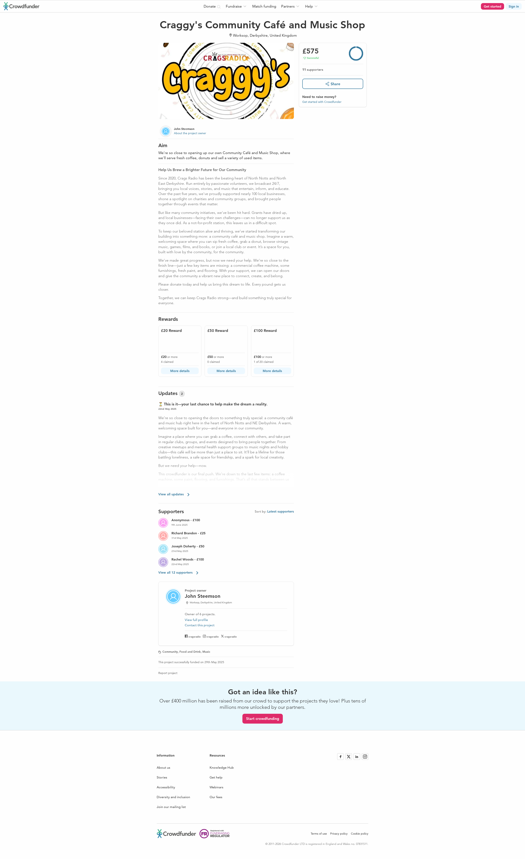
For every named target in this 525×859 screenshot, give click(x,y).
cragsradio (194, 636)
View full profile (196, 620)
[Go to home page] (21, 6)
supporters (312, 69)
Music (206, 652)
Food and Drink (190, 652)
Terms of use (319, 833)
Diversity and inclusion (173, 797)
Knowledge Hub (222, 767)
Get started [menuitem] (492, 6)
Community (170, 652)
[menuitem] (236, 6)
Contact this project (200, 625)
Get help (216, 777)
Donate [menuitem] (210, 6)
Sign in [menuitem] (514, 6)
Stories (162, 777)
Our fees (216, 797)
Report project (167, 673)
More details (179, 371)
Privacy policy (339, 833)
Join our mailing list (171, 807)
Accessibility (166, 787)
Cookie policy (359, 833)
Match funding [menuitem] (264, 6)
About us (163, 767)
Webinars (216, 787)
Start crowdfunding (262, 718)
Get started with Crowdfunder (321, 102)
